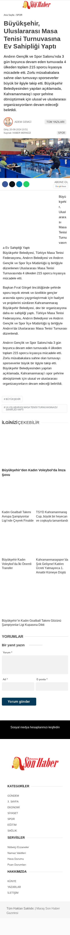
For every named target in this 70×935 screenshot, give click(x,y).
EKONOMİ (11, 76)
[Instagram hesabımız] (33, 929)
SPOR (9, 46)
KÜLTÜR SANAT (15, 69)
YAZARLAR (12, 84)
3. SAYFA (11, 38)
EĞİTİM (10, 61)
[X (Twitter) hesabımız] (22, 929)
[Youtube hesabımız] (44, 929)
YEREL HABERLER (17, 91)
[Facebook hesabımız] (12, 929)
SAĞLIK (10, 53)
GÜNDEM (11, 30)
